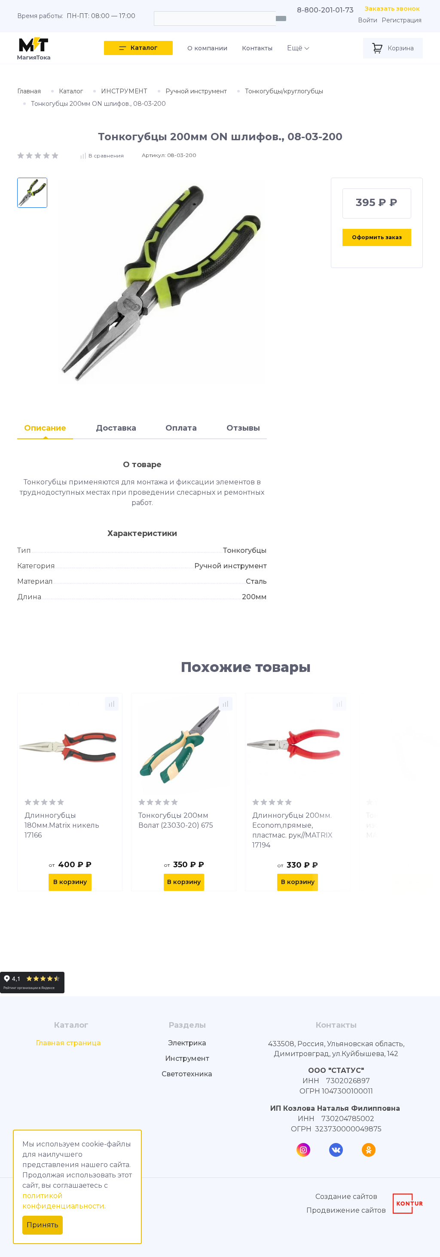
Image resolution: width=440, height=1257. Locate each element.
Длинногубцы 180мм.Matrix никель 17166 (61, 825)
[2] (30, 155)
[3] (38, 155)
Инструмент (187, 1058)
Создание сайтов (346, 1196)
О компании (207, 48)
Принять (42, 1225)
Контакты (257, 48)
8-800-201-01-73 (325, 10)
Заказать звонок (392, 8)
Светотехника (187, 1074)
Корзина (401, 48)
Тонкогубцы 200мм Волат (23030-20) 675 (175, 820)
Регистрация (402, 20)
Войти (367, 20)
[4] (47, 155)
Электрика (187, 1043)
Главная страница (68, 1043)
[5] (55, 155)
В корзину (70, 882)
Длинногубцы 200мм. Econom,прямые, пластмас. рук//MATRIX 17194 (292, 830)
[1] (21, 155)
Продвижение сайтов (346, 1210)
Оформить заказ (377, 237)
